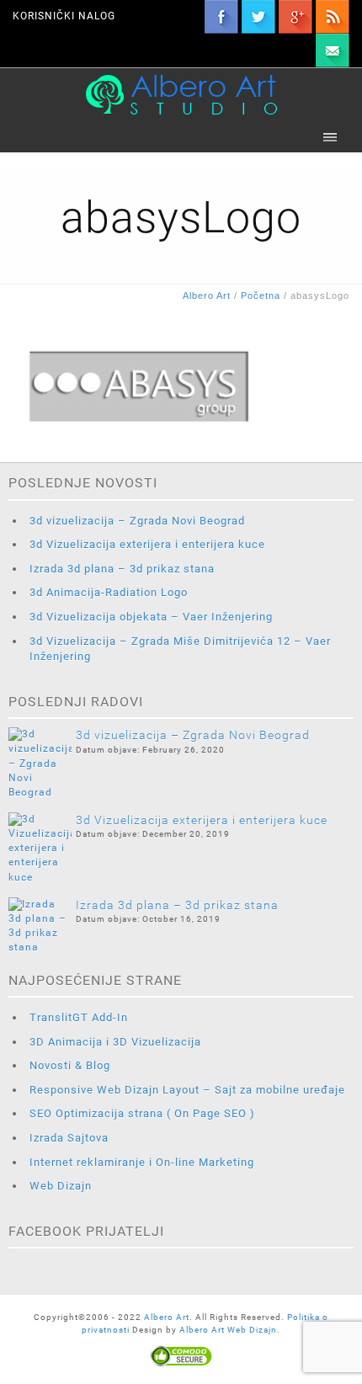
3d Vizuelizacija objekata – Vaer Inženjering (151, 616)
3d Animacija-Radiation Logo (108, 592)
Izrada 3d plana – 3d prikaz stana (122, 568)
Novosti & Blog (69, 1065)
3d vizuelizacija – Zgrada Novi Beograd (137, 520)
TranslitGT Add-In (78, 1017)
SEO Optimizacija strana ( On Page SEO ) (142, 1113)
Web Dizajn (60, 1185)
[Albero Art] (181, 94)
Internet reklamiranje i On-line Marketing (141, 1162)
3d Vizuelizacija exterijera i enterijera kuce (147, 544)
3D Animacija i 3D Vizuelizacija (115, 1041)
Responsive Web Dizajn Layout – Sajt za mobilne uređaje (187, 1089)
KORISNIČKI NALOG (64, 16)
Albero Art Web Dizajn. (229, 1329)
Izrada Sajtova (69, 1137)
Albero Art (166, 1317)
